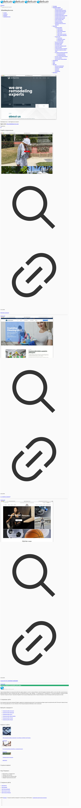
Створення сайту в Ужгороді (8, 710)
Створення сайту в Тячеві (8, 717)
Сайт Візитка (4, 785)
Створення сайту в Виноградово (9, 716)
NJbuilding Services (6, 16)
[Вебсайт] (24, 3)
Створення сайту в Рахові (8, 719)
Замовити (2, 5)
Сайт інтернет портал (6, 790)
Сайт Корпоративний (6, 789)
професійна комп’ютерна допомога (40, 797)
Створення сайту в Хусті (7, 714)
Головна (5, 12)
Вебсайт (5, 797)
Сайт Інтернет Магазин (6, 792)
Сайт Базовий (4, 787)
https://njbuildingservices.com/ (13, 123)
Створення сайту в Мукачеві (8, 712)
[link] (11, 7)
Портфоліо (5, 14)
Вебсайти (5, 15)
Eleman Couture (4, 312)
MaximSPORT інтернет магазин (9, 680)
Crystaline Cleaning (5, 496)
